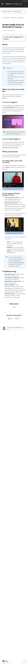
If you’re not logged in (9, 102)
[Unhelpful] (17, 319)
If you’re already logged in (11, 139)
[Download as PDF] (23, 27)
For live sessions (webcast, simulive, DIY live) (11, 194)
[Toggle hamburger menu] (2, 4)
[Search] (25, 11)
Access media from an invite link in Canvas (13, 25)
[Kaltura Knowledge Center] (12, 4)
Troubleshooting (12, 134)
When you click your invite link (13, 90)
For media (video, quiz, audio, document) (12, 161)
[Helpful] (10, 319)
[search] (12, 11)
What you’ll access (10, 152)
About (5, 44)
